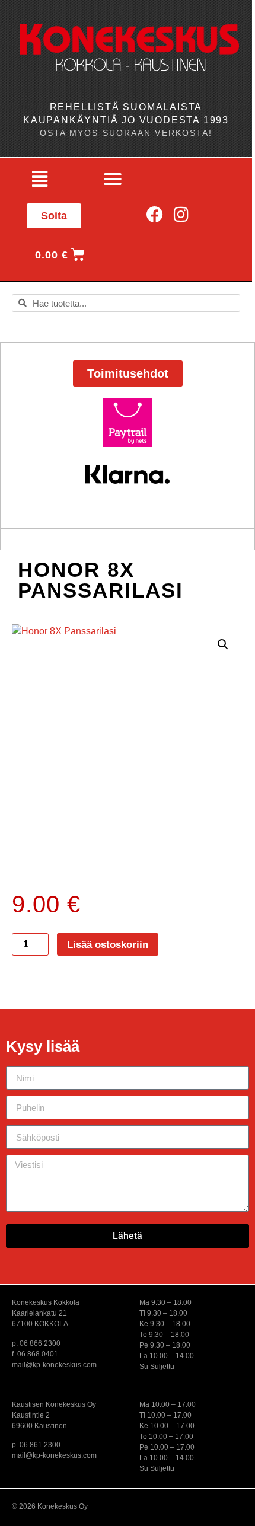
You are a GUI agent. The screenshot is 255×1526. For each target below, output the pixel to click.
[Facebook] (155, 214)
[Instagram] (181, 214)
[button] (39, 179)
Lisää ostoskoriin (107, 944)
